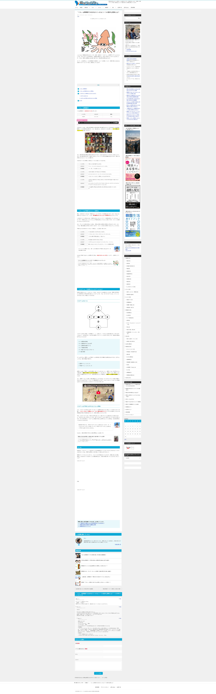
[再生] (79, 122)
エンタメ (99, 7)
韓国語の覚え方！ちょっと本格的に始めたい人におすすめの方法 (133, 399)
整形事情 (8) (129, 373)
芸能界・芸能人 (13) (130, 318)
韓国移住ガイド (128, 420)
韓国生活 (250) (128, 360)
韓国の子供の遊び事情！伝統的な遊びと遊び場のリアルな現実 (91, 436)
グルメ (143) (128, 303)
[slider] (116, 123)
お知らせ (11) (128, 391)
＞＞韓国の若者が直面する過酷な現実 (87, 524)
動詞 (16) (128, 274)
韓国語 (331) (128, 272)
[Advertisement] (98, 23)
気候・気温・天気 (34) (131, 343)
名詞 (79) (128, 290)
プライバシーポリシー (130, 428)
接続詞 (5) (129, 285)
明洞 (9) (128, 334)
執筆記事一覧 (118, 544)
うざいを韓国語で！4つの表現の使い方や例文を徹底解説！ (93, 554)
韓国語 (81, 7)
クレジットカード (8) (131, 363)
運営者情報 (133, 7)
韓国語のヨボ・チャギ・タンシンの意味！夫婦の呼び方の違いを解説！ (96, 571)
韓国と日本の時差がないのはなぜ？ (132, 406)
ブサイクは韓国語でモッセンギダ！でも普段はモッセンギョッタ (91, 260)
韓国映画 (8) (129, 316)
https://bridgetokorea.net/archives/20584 (85, 261)
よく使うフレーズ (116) (131, 300)
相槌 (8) (128, 282)
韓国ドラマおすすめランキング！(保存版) (133, 415)
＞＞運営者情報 (128, 63)
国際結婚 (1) (129, 386)
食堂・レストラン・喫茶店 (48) (132, 305)
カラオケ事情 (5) (130, 370)
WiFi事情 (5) (129, 326)
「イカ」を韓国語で (83, 88)
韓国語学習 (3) (129, 287)
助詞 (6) (128, 277)
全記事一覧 (120, 7)
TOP (79, 682)
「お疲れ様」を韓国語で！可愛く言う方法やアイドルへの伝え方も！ (96, 576)
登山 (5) (128, 341)
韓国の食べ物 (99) (130, 308)
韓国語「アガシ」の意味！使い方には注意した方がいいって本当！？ (96, 582)
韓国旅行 (106, 7)
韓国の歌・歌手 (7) (130, 321)
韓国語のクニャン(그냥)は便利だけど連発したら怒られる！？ (94, 565)
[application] (98, 123)
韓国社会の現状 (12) (130, 389)
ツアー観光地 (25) (130, 331)
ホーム (76, 7)
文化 (113, 7)
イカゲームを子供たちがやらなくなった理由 (88, 98)
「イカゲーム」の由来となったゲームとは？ (87, 93)
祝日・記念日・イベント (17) (132, 352)
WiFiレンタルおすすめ (130, 413)
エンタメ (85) (128, 311)
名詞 (78, 16)
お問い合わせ (126, 7)
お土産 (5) (129, 329)
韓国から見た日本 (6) (131, 355)
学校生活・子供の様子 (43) (132, 365)
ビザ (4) (128, 383)
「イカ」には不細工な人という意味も (86, 91)
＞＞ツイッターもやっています (130, 65)
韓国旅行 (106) (128, 324)
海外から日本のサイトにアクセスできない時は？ (133, 410)
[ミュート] (114, 122)
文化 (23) (127, 350)
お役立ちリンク (128, 423)
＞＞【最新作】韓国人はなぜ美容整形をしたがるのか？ (91, 523)
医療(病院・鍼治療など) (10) (132, 376)
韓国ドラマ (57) (130, 313)
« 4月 (125, 453)
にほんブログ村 (128, 264)
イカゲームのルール (84, 95)
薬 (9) (128, 378)
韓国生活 (86, 7)
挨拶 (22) (128, 298)
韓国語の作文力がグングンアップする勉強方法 (133, 403)
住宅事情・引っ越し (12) (131, 381)
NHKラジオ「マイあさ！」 (131, 77)
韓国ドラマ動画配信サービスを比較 (132, 418)
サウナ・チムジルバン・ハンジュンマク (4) (133, 338)
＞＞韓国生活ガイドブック (84, 526)
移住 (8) (128, 368)
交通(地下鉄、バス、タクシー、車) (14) (133, 347)
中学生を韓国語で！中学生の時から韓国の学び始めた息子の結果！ (95, 560)
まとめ (80, 100)
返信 (120, 598)
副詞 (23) (128, 295)
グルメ (93, 7)
